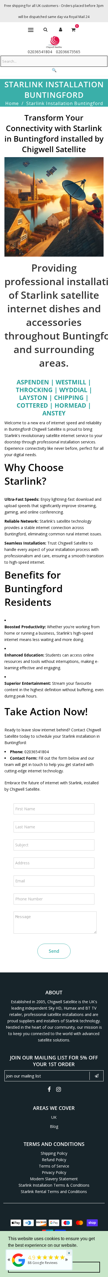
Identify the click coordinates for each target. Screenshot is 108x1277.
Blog (54, 1126)
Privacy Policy (54, 1172)
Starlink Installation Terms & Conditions (54, 1185)
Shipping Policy (54, 1153)
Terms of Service (54, 1166)
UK (53, 1117)
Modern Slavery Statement (54, 1178)
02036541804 (40, 51)
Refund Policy (54, 1159)
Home (12, 103)
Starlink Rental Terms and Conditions (54, 1191)
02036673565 (68, 51)
